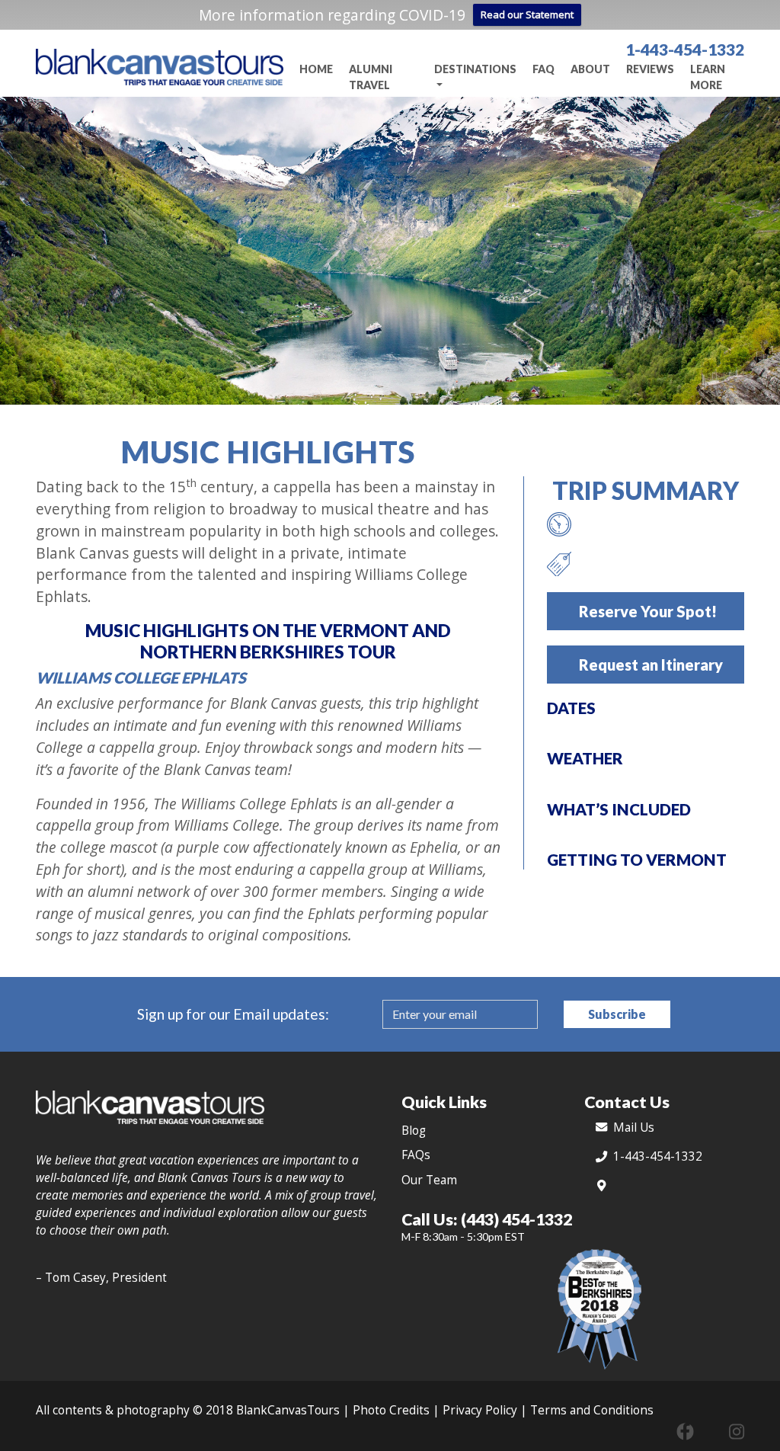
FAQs (415, 1155)
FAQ (543, 68)
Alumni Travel (370, 76)
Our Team (429, 1180)
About (590, 68)
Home (316, 68)
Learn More (707, 76)
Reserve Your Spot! (648, 611)
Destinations (475, 68)
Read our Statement (527, 14)
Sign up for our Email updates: (233, 1014)
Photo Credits (391, 1410)
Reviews (650, 68)
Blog (413, 1131)
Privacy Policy (480, 1410)
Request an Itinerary (651, 664)
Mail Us (633, 1127)
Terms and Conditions (592, 1410)
